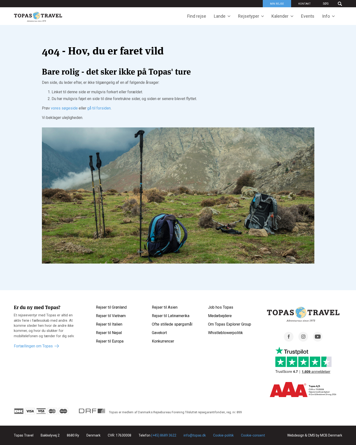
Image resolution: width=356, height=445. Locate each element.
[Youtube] (318, 340)
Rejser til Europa (110, 341)
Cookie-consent (253, 435)
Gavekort (159, 332)
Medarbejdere (220, 315)
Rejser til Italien (109, 324)
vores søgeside (64, 108)
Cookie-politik (223, 435)
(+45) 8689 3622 (163, 435)
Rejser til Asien (165, 307)
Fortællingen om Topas (33, 346)
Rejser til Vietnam (111, 315)
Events (307, 16)
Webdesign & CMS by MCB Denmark (314, 435)
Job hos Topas (220, 307)
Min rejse (277, 3)
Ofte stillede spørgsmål (172, 324)
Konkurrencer (163, 341)
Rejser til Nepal (109, 332)
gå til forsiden (99, 108)
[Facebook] (288, 340)
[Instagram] (303, 340)
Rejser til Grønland (111, 307)
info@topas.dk (195, 435)
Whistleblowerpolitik (225, 332)
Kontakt (304, 3)
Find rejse (196, 16)
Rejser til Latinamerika (170, 315)
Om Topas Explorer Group (229, 324)
